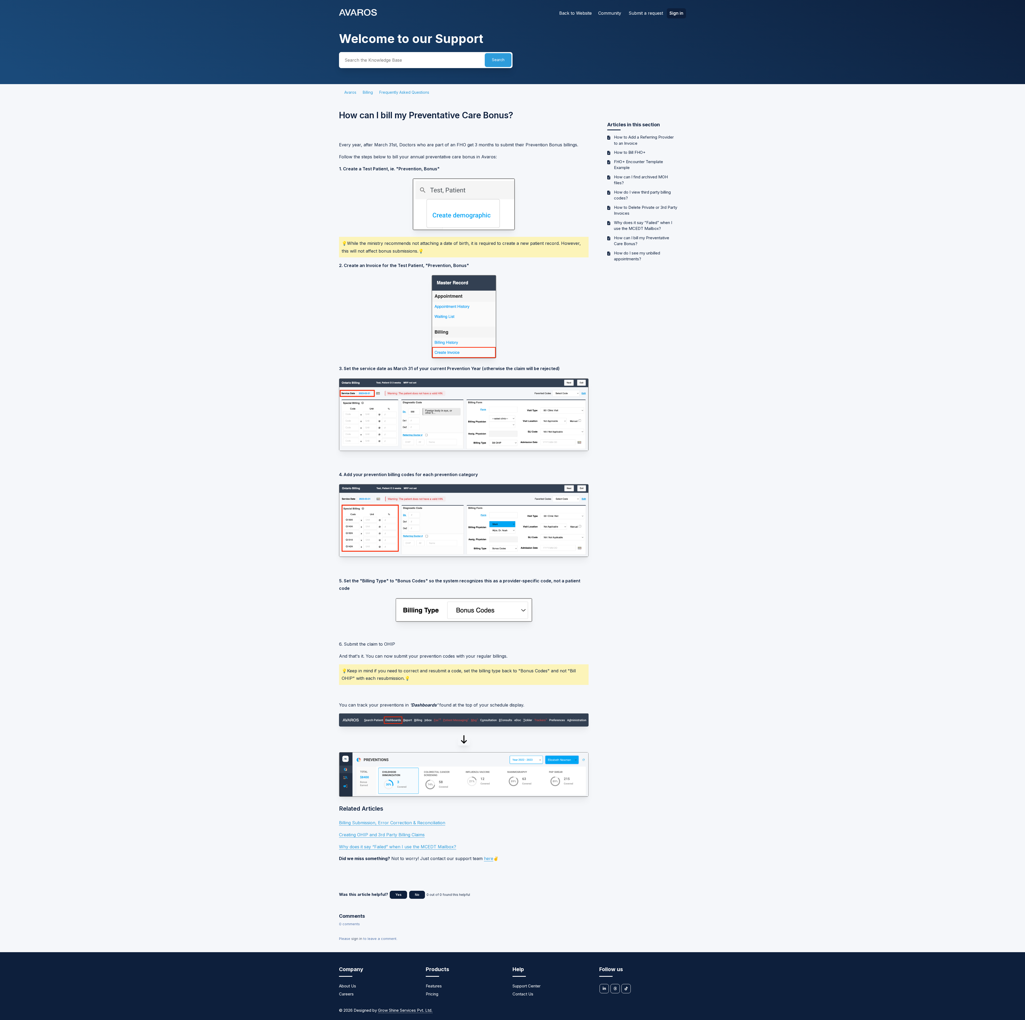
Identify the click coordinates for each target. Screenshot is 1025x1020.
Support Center (526, 985)
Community (609, 13)
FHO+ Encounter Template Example (638, 164)
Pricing (432, 994)
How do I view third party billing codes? (642, 195)
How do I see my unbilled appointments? (637, 256)
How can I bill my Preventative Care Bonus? (641, 240)
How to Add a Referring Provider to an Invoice (644, 140)
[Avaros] (358, 14)
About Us (347, 985)
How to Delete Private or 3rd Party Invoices (645, 210)
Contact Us (522, 994)
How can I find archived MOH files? (641, 180)
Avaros (350, 92)
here (488, 858)
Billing (368, 92)
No (417, 895)
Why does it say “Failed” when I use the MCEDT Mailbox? (643, 225)
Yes (398, 895)
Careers (346, 994)
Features (434, 985)
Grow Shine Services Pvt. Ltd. (405, 1010)
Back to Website (575, 13)
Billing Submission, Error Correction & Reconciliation (392, 822)
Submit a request (646, 13)
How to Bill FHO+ (629, 152)
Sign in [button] (676, 13)
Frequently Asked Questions (404, 92)
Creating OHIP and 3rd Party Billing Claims (382, 834)
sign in (356, 938)
